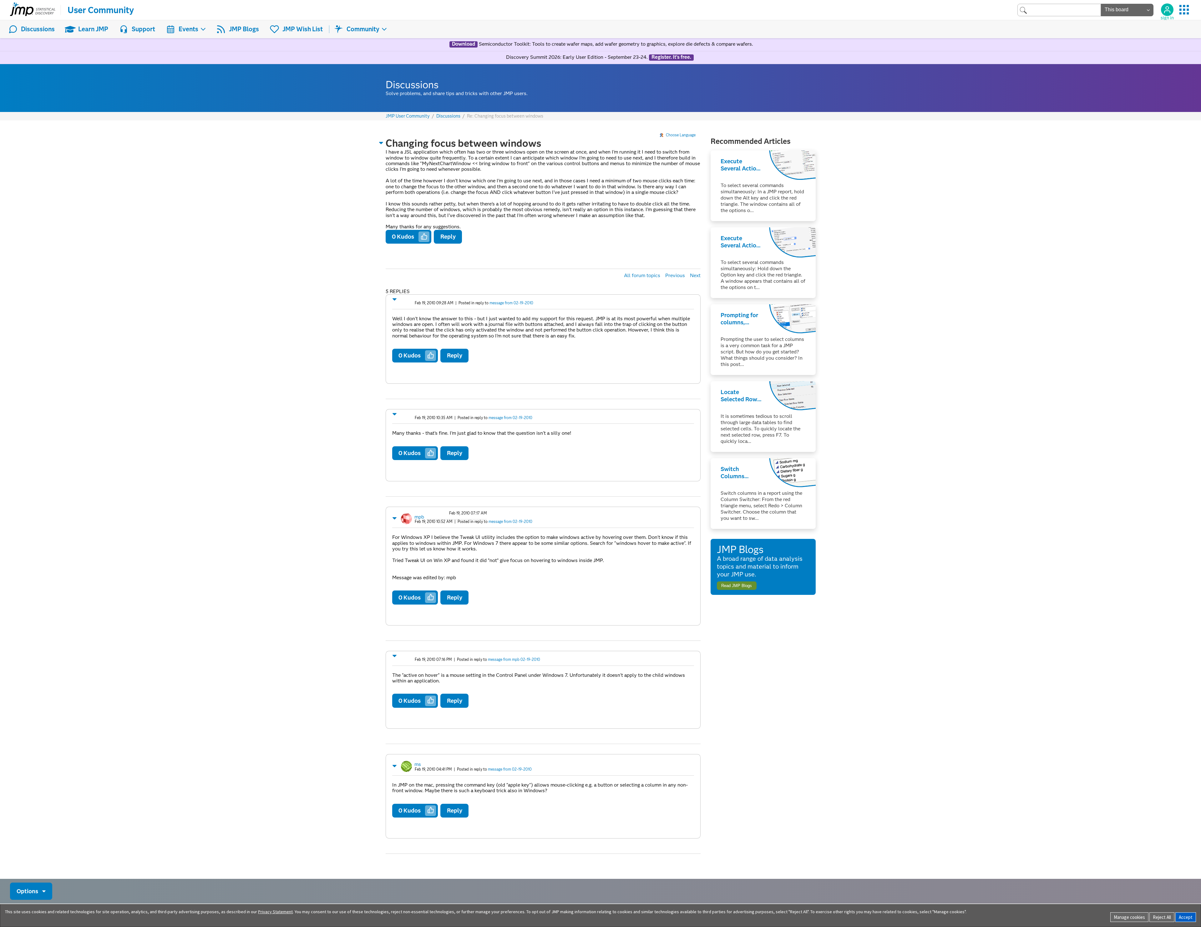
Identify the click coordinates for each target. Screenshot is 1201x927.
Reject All (1162, 917)
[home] (32, 10)
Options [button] (27, 891)
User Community (101, 10)
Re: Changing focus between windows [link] (505, 116)
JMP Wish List (302, 29)
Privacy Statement (275, 911)
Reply (448, 236)
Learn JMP (93, 29)
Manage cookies (1129, 917)
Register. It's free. (671, 57)
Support (143, 29)
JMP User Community (408, 116)
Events (188, 29)
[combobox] (1059, 10)
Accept (1186, 917)
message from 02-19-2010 (511, 303)
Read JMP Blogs (736, 585)
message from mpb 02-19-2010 (514, 659)
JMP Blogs (244, 29)
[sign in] (1167, 9)
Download (463, 44)
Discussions (38, 29)
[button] (381, 143)
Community (363, 29)
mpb (419, 517)
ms (417, 764)
